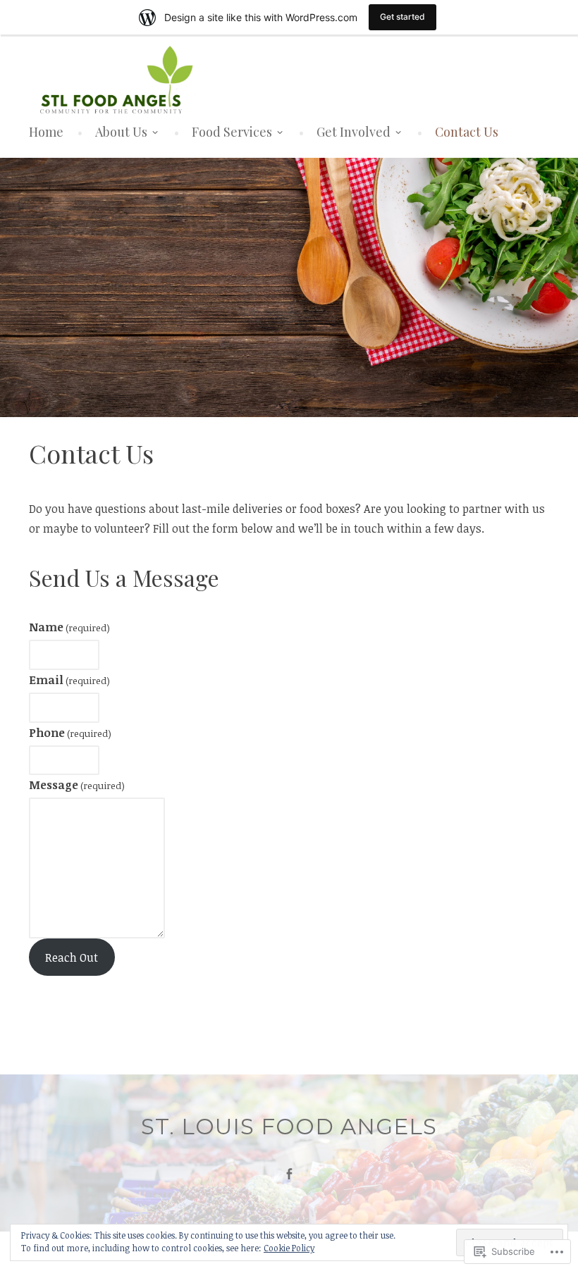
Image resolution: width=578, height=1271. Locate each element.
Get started (402, 16)
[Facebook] (289, 1174)
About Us (121, 131)
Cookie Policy (289, 1247)
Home (46, 131)
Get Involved (353, 131)
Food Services (232, 131)
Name (69, 627)
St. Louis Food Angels (289, 1126)
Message (77, 785)
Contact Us (466, 131)
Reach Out (71, 957)
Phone (70, 732)
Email (69, 680)
